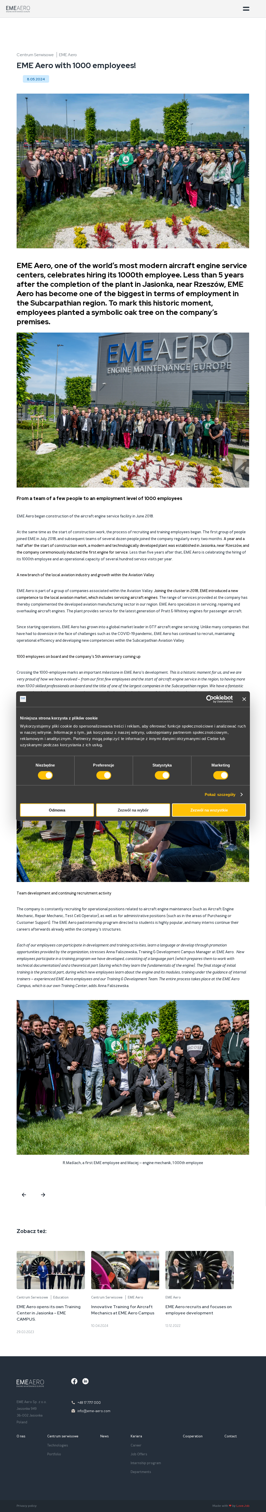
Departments (141, 1472)
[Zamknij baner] (244, 699)
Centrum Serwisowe (35, 54)
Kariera (136, 1436)
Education (61, 1297)
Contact (230, 1436)
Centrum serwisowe (62, 1436)
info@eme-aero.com (93, 1411)
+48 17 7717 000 (89, 1402)
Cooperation (193, 1436)
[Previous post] (22, 1195)
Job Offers (139, 1454)
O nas (21, 1436)
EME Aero (68, 54)
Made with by (230, 1506)
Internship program (146, 1463)
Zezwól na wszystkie (209, 810)
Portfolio (54, 1454)
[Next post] (40, 1195)
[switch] (103, 775)
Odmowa (57, 810)
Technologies (57, 1445)
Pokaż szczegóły (220, 794)
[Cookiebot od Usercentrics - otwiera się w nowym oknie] (210, 699)
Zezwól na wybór (133, 810)
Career (136, 1445)
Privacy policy (27, 1506)
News (104, 1436)
